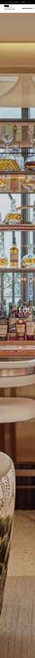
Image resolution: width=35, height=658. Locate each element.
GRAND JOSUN (9, 8)
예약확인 (23, 2)
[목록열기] (6, 6)
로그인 (11, 2)
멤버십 (29, 2)
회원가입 (17, 2)
